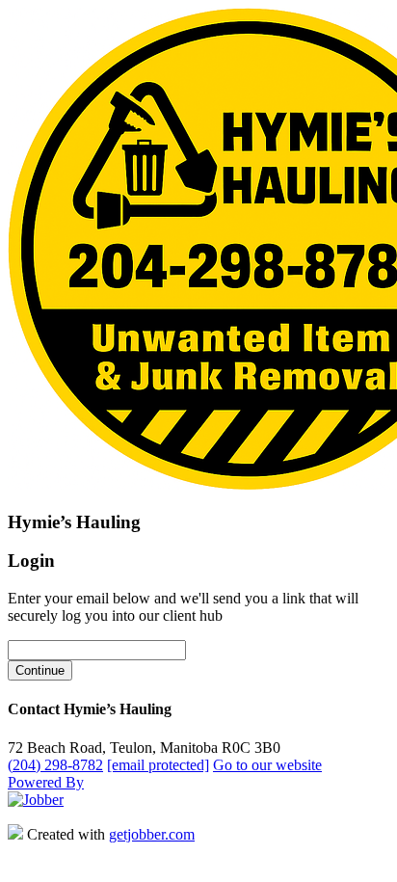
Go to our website (267, 765)
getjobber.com (152, 834)
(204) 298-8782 (55, 765)
